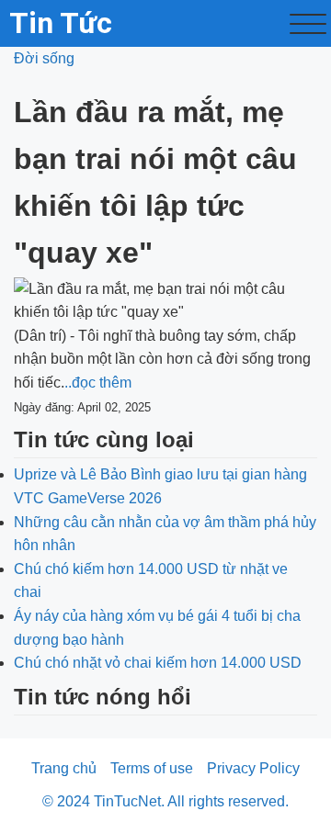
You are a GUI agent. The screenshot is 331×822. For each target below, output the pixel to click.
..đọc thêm (97, 382)
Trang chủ (64, 768)
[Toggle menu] (308, 24)
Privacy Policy (253, 768)
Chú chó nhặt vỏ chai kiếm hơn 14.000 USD (158, 662)
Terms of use (151, 768)
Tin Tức (60, 23)
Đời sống (44, 58)
